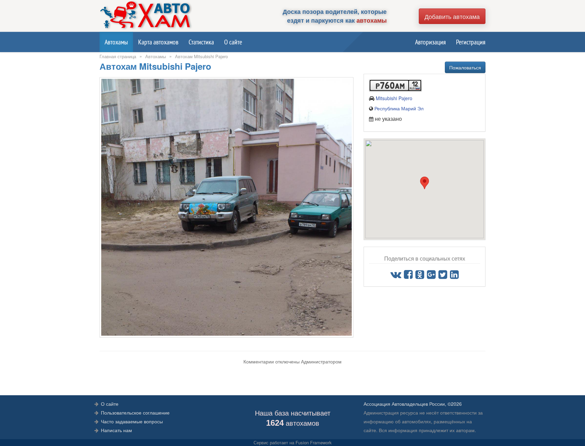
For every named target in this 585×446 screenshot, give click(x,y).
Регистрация (470, 42)
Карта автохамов (158, 42)
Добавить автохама (452, 16)
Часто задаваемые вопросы (132, 421)
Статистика (201, 42)
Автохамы (116, 42)
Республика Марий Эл (399, 108)
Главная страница (118, 56)
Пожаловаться (465, 67)
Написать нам (116, 430)
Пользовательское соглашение (135, 412)
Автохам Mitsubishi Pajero (201, 56)
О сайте (233, 42)
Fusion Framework (314, 442)
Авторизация (430, 42)
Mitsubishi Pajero (394, 98)
